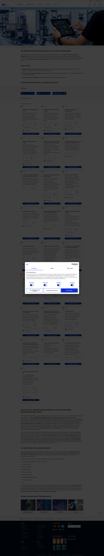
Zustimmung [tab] (34, 268)
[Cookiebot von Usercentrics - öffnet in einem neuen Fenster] (72, 264)
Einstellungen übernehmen (52, 290)
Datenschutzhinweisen (60, 278)
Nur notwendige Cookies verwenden (34, 290)
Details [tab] (52, 268)
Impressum (28, 278)
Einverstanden (69, 290)
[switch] (45, 285)
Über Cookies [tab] (70, 268)
